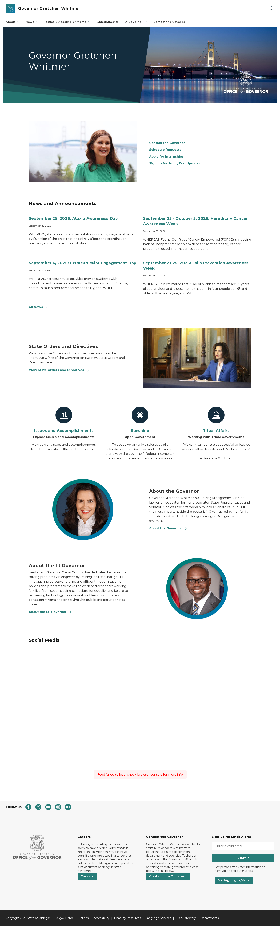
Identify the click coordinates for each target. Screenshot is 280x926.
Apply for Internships (166, 156)
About (10, 22)
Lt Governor (134, 22)
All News (36, 307)
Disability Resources (127, 918)
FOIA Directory (186, 918)
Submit (243, 858)
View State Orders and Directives (57, 370)
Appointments (108, 22)
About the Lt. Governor (48, 612)
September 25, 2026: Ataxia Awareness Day (73, 218)
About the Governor (166, 528)
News (30, 22)
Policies (83, 918)
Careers (87, 876)
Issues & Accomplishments (65, 22)
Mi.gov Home (64, 918)
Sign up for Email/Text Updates (174, 163)
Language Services (158, 918)
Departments (210, 918)
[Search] (272, 8)
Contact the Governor (170, 22)
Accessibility (101, 918)
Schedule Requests (165, 150)
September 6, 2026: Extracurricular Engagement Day (82, 263)
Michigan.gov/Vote (234, 880)
